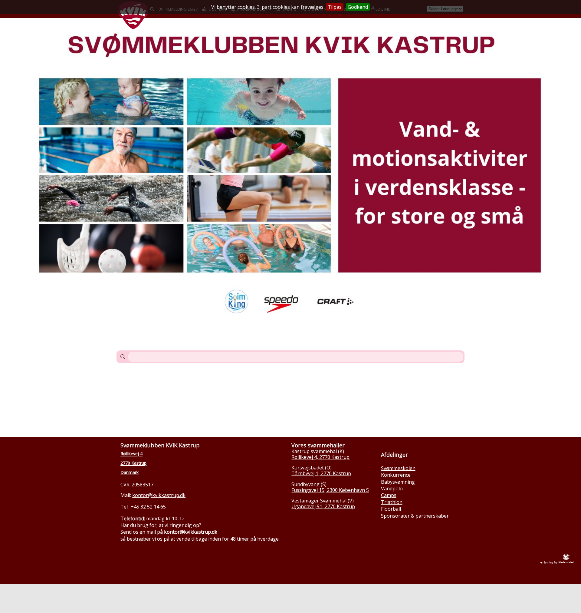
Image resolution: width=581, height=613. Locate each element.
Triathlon (391, 502)
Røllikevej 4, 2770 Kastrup (320, 457)
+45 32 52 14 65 (148, 506)
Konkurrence (396, 475)
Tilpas (335, 7)
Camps (388, 495)
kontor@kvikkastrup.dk (158, 495)
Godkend (358, 7)
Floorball (391, 508)
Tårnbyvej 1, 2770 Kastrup (321, 473)
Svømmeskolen (398, 468)
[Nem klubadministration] (556, 562)
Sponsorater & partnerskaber (415, 515)
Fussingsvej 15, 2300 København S (330, 490)
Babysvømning (398, 482)
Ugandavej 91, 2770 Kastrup (323, 506)
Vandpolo (392, 488)
